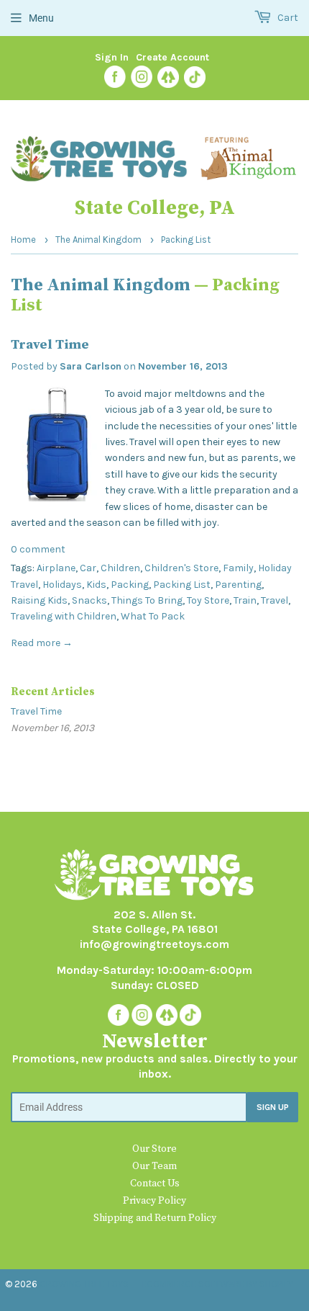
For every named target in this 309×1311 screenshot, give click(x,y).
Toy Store (208, 600)
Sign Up (273, 1107)
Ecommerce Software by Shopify (217, 1284)
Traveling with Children (63, 616)
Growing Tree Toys (84, 1284)
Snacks (89, 600)
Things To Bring (147, 600)
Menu (41, 18)
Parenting (238, 584)
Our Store (154, 1148)
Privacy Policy (154, 1200)
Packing (130, 584)
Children (120, 568)
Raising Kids (39, 600)
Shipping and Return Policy (154, 1218)
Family (238, 568)
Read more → (42, 643)
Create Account (172, 57)
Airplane (56, 568)
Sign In (112, 57)
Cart (286, 18)
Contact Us (155, 1183)
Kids (96, 584)
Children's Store (181, 568)
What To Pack (153, 616)
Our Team (154, 1166)
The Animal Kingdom (98, 239)
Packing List (182, 584)
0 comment (38, 549)
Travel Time (50, 344)
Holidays (62, 584)
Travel (274, 600)
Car (88, 568)
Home (23, 239)
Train (245, 600)
